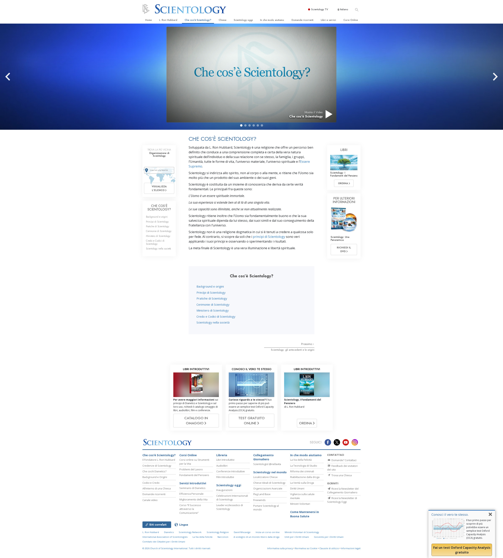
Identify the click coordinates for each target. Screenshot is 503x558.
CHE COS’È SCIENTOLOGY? (159, 208)
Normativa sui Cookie (306, 548)
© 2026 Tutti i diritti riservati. (176, 548)
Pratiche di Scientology (211, 298)
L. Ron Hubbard (168, 20)
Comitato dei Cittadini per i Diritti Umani (163, 541)
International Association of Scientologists (164, 536)
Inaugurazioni (224, 490)
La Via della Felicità (301, 459)
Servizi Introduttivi (192, 483)
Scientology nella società (212, 322)
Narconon (223, 536)
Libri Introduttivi (225, 459)
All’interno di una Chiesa (156, 488)
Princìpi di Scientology (211, 292)
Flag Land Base (262, 494)
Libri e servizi (328, 20)
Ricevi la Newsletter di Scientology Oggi (342, 500)
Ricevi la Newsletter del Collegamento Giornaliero (343, 490)
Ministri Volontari (300, 504)
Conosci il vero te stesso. (450, 514)
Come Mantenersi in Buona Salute (304, 514)
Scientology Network (190, 532)
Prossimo (307, 344)
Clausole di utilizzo (329, 548)
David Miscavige (242, 532)
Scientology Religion (218, 532)
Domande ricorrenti (302, 20)
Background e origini (210, 286)
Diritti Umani (297, 488)
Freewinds (259, 500)
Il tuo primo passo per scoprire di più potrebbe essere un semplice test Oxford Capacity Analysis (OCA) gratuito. (478, 529)
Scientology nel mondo (270, 472)
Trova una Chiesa (341, 475)
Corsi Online (350, 20)
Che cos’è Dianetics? (154, 471)
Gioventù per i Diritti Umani (328, 536)
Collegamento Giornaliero (263, 457)
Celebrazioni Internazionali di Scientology (232, 497)
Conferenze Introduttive (230, 471)
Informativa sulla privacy (280, 548)
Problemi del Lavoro (191, 469)
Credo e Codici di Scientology (215, 316)
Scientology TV (319, 9)
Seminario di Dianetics (192, 488)
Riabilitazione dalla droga (304, 477)
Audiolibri (222, 465)
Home (148, 20)
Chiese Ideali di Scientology (269, 482)
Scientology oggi (243, 20)
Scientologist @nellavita (267, 464)
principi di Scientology (269, 236)
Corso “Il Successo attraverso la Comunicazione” (190, 508)
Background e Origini (154, 477)
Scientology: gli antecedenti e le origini (292, 350)
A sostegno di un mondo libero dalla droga (256, 536)
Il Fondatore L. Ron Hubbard (158, 459)
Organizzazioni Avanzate (267, 488)
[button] (241, 125)
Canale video (150, 500)
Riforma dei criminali (302, 471)
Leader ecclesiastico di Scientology (229, 507)
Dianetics (169, 532)
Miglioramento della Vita (193, 499)
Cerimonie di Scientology (212, 304)
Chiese (222, 20)
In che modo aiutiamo (272, 20)
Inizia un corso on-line (268, 532)
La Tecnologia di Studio (303, 465)
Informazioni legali (351, 548)
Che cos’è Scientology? (198, 20)
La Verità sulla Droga (302, 482)
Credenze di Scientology (156, 465)
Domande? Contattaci (343, 460)
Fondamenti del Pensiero (194, 475)
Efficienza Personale (191, 493)
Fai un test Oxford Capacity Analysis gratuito (461, 549)
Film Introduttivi (225, 477)
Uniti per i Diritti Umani (297, 536)
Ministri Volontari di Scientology (302, 532)
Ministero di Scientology (212, 310)
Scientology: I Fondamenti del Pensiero (343, 174)
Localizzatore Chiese (265, 477)
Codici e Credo (151, 482)
